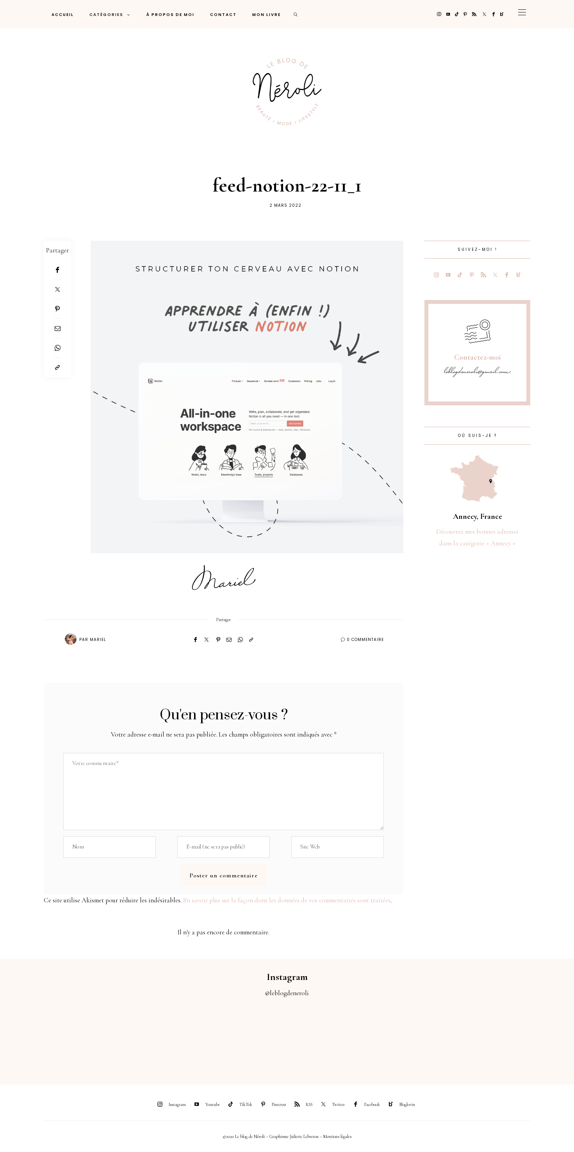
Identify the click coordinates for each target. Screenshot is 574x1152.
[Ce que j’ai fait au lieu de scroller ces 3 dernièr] (36, 1036)
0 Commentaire (365, 640)
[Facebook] (493, 14)
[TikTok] (456, 14)
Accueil (63, 15)
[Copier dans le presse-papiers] (57, 367)
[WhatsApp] (57, 348)
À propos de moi (170, 15)
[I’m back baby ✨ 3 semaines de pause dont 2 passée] (180, 1036)
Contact (223, 15)
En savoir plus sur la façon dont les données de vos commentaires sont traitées (286, 900)
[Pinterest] (465, 14)
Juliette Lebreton (304, 1136)
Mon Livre (266, 15)
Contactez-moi (477, 357)
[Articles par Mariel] (71, 639)
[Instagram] (439, 14)
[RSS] (474, 14)
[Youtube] (448, 14)
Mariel (98, 640)
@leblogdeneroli (287, 993)
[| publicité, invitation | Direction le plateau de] (108, 1036)
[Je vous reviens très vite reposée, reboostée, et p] (251, 1036)
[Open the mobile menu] (522, 14)
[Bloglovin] (502, 14)
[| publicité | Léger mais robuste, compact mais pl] (323, 1036)
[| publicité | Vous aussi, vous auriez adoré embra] (395, 1036)
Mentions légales (337, 1136)
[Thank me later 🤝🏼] (538, 1036)
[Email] (57, 328)
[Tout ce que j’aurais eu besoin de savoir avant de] (467, 1036)
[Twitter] (484, 14)
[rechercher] (296, 14)
